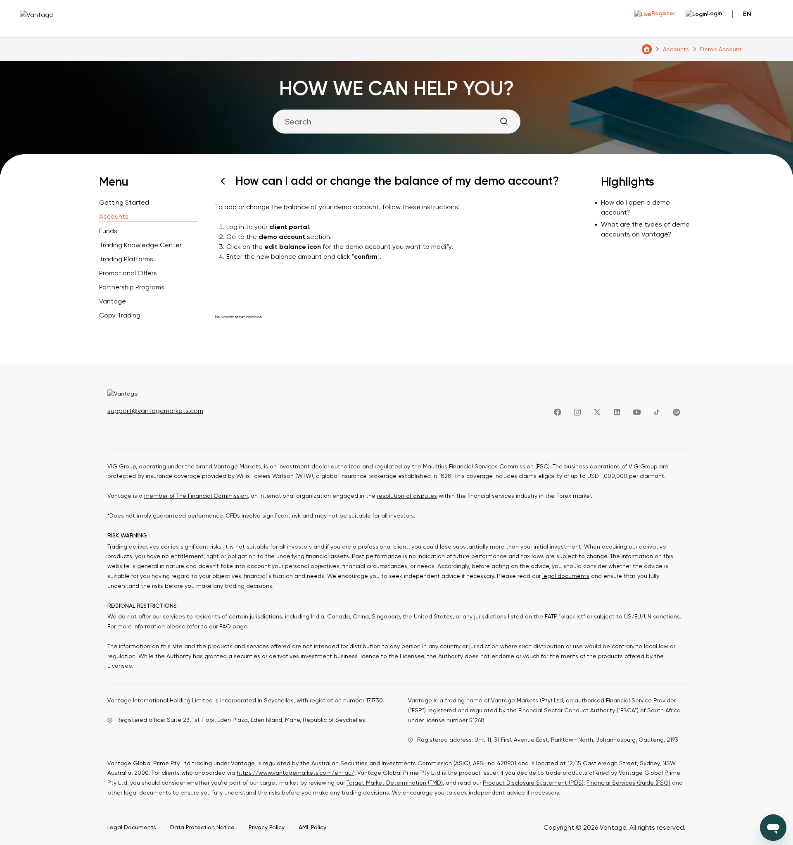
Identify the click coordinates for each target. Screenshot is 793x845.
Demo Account (721, 49)
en (747, 14)
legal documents (565, 576)
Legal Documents (131, 827)
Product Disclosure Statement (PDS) (533, 782)
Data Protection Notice (202, 827)
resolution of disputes (407, 495)
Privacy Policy (267, 827)
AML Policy (312, 827)
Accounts (676, 49)
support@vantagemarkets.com (155, 411)
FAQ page (233, 626)
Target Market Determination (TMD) (395, 782)
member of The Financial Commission (196, 495)
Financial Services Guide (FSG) (628, 782)
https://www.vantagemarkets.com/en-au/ (295, 772)
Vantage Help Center (647, 49)
